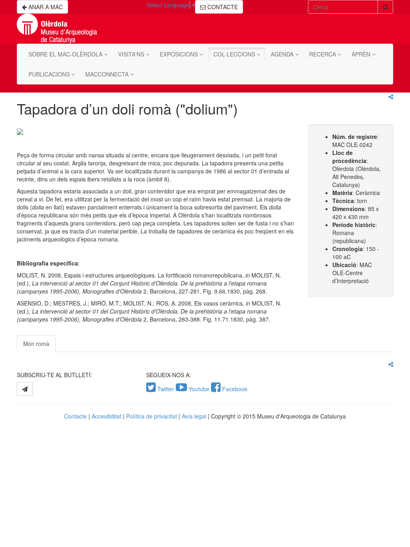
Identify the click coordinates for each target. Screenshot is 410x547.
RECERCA (323, 54)
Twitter (166, 389)
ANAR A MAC (45, 7)
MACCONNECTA (107, 74)
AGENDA (283, 54)
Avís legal (194, 416)
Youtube (199, 389)
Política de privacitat (151, 416)
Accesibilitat (106, 416)
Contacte (75, 416)
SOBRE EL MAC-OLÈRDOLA (66, 54)
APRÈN (362, 54)
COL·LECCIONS (235, 54)
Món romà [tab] (36, 344)
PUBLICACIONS (49, 74)
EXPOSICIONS (179, 54)
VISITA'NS (132, 54)
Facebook (234, 389)
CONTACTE (222, 7)
